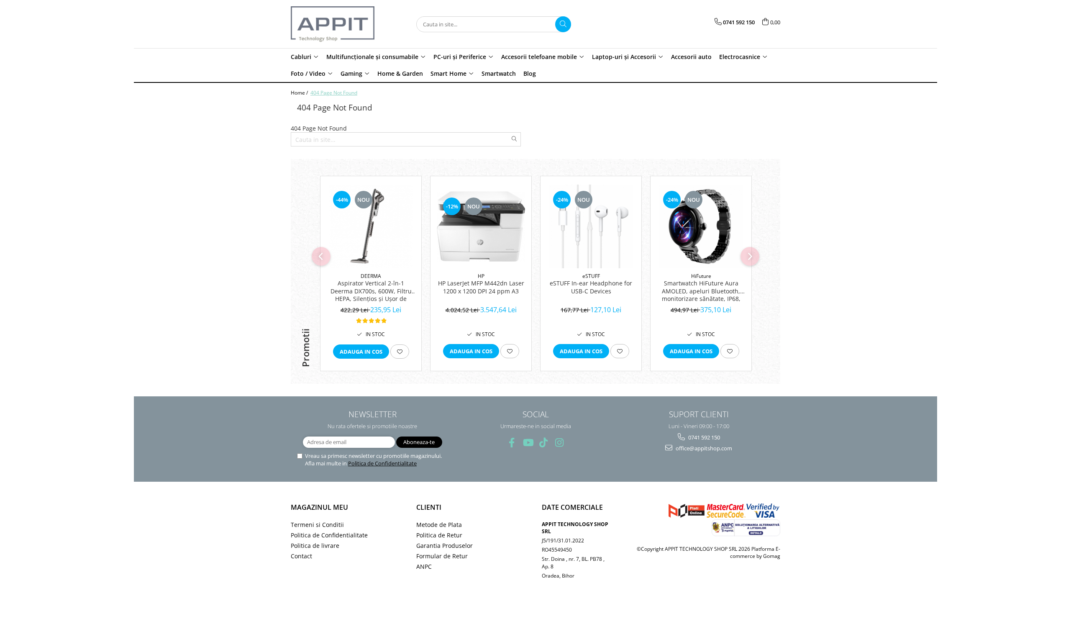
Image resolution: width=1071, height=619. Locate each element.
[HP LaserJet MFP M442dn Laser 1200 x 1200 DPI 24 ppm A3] (481, 226)
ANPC (424, 566)
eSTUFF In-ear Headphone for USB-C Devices (591, 287)
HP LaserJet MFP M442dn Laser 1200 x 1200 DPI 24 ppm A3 (481, 287)
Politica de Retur (439, 535)
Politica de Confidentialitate (382, 463)
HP (481, 276)
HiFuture (701, 276)
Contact (301, 556)
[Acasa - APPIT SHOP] (332, 24)
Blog (529, 73)
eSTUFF (591, 276)
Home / (300, 92)
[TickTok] (543, 442)
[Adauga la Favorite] (399, 351)
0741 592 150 (703, 437)
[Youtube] (527, 442)
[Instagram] (559, 442)
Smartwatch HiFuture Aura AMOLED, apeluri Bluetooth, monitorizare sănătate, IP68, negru (701, 291)
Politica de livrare (315, 546)
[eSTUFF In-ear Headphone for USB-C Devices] (591, 226)
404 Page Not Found (333, 92)
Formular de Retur (442, 556)
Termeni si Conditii (317, 525)
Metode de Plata (439, 525)
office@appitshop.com (703, 448)
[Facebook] (512, 442)
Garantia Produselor (444, 546)
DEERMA (371, 276)
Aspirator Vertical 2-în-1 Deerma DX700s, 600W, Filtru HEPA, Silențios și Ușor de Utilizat (371, 291)
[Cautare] (563, 24)
